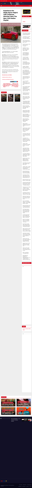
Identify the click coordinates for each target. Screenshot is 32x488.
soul (4, 411)
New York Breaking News (20, 401)
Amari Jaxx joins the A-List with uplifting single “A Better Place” (27, 41)
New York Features (26, 401)
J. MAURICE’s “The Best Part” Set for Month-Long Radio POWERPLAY (26, 37)
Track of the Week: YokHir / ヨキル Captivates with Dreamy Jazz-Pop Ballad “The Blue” (26, 83)
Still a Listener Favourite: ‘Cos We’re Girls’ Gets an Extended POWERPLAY (26, 34)
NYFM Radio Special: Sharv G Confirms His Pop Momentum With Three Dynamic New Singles (26, 211)
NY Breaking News (29, 484)
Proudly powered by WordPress (4, 485)
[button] (29, 5)
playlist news (19, 411)
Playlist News (24, 484)
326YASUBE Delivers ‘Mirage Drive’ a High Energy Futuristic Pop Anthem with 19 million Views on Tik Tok (26, 150)
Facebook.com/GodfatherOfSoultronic (8, 79)
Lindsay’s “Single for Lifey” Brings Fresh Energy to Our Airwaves (26, 67)
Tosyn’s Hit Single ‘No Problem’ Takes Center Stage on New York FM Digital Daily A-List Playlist (7, 85)
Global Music (20, 486)
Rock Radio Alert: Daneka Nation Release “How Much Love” (27, 163)
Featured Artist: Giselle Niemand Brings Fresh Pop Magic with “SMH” (26, 111)
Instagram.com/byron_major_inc (7, 77)
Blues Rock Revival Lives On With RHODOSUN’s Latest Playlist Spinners (26, 206)
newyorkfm (3, 100)
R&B (2, 411)
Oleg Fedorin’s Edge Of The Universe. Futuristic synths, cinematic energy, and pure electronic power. (26, 235)
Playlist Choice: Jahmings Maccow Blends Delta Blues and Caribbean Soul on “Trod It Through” (26, 130)
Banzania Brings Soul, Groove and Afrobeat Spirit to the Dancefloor (26, 172)
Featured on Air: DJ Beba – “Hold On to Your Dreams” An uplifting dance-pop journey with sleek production (27, 189)
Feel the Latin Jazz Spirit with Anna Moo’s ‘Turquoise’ (26, 45)
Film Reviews (23, 486)
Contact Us (27, 486)
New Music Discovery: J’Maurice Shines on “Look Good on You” (26, 93)
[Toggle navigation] (15, 5)
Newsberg (12, 485)
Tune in (30, 486)
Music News (20, 484)
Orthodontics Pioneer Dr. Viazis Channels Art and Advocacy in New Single (26, 193)
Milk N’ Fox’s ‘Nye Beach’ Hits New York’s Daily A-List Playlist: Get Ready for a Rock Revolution (14, 85)
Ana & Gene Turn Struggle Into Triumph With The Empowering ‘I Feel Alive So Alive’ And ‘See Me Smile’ (26, 140)
